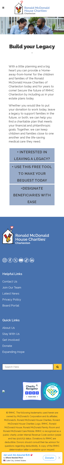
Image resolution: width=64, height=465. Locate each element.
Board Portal (10, 305)
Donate (7, 345)
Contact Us (9, 281)
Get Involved (10, 339)
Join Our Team (11, 287)
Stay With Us (11, 333)
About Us (8, 327)
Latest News (10, 293)
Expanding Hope (13, 351)
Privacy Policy (11, 299)
